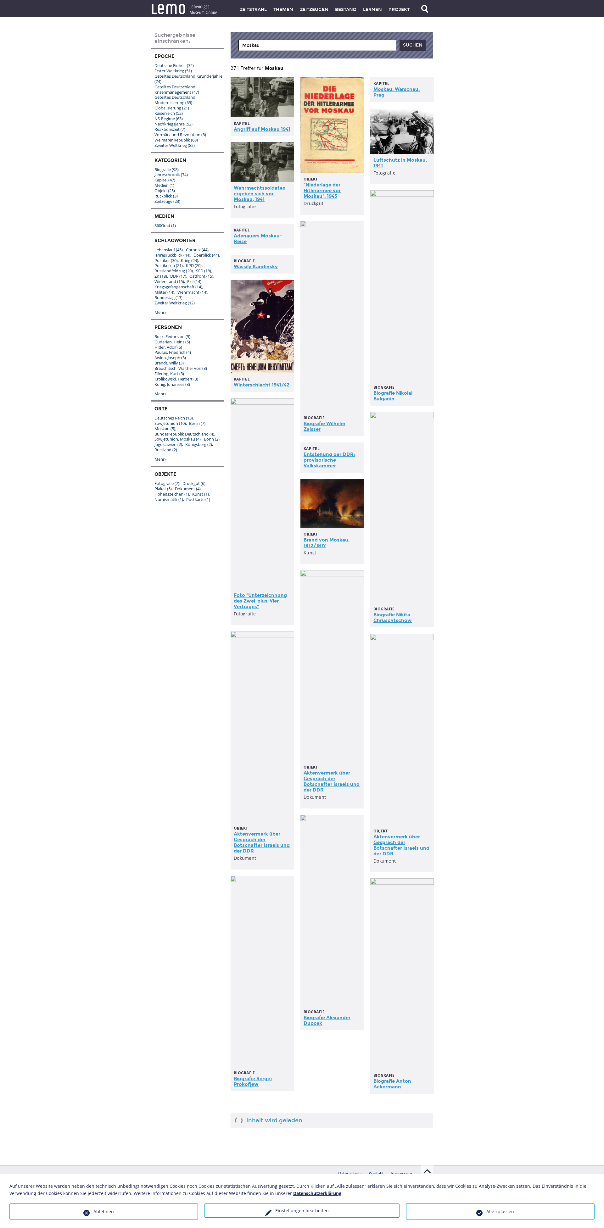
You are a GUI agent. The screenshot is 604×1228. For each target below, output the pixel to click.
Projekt (399, 9)
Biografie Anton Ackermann (392, 1084)
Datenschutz (350, 1173)
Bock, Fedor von (172, 336)
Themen (283, 9)
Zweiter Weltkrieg (174, 145)
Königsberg (198, 444)
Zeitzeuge (167, 201)
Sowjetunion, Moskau (177, 439)
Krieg (189, 260)
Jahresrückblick (172, 255)
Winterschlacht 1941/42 (261, 385)
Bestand (345, 9)
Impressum (401, 1173)
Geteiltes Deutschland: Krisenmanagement (176, 89)
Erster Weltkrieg (173, 71)
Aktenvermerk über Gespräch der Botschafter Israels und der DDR (332, 781)
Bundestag (168, 297)
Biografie (166, 169)
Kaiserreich (168, 113)
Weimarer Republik (176, 140)
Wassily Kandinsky (256, 266)
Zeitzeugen (314, 9)
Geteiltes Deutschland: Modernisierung (175, 99)
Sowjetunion (170, 423)
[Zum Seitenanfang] (427, 1171)
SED (203, 271)
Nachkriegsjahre (173, 124)
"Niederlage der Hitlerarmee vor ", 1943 (322, 190)
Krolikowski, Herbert (176, 379)
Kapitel (164, 180)
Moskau (164, 428)
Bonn (212, 439)
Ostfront (201, 276)
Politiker (166, 260)
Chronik (197, 250)
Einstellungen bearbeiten (302, 1211)
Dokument (188, 489)
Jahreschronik (171, 174)
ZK (160, 276)
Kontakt (376, 1173)
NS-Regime (168, 118)
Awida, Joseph (170, 357)
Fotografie (166, 483)
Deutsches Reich (173, 418)
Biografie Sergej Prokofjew (253, 1081)
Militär (164, 292)
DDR (178, 276)
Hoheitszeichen (171, 494)
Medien (164, 185)
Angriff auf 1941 (262, 129)
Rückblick (166, 196)
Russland (165, 450)
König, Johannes (172, 384)
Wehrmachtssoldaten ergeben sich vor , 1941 (260, 193)
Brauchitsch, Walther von (180, 368)
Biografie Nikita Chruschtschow (392, 617)
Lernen (372, 9)
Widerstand (169, 281)
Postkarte (198, 499)
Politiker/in (168, 265)
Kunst (200, 494)
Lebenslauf (168, 250)
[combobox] (317, 45)
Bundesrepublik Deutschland (184, 434)
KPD (194, 265)
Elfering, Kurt (169, 373)
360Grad (165, 225)
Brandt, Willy (169, 363)
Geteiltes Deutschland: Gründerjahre (188, 78)
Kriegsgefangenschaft (178, 287)
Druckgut (193, 483)
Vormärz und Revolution (180, 134)
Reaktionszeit (169, 129)
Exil (194, 281)
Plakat (163, 489)
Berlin (197, 423)
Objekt (164, 190)
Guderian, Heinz (172, 342)
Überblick (206, 255)
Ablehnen (103, 1211)
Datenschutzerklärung (317, 1193)
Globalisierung (171, 108)
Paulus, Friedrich (172, 352)
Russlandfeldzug (173, 271)
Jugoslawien (168, 444)
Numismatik (168, 499)
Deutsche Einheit (174, 65)
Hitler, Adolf (168, 347)
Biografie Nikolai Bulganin (392, 396)
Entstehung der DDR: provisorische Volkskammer (329, 460)
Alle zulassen (500, 1211)
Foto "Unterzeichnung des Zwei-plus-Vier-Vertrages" (260, 600)
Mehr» (160, 312)
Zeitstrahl (253, 9)
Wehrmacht (192, 292)
